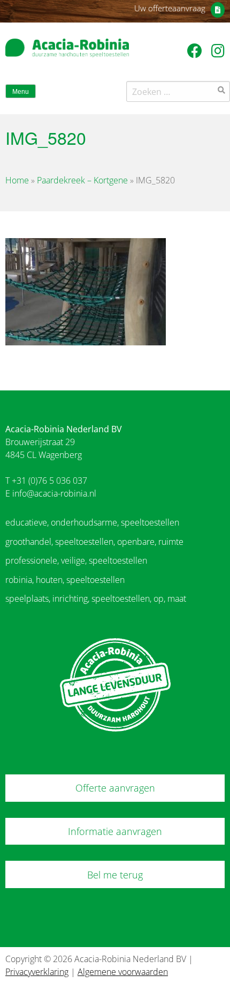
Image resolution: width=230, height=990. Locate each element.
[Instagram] (218, 50)
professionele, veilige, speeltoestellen (76, 560)
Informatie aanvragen (115, 831)
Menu (20, 91)
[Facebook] (196, 50)
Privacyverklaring (36, 972)
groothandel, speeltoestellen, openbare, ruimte (94, 542)
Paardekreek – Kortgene (82, 180)
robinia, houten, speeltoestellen (65, 580)
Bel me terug (115, 874)
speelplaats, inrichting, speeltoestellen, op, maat (95, 598)
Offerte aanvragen (115, 787)
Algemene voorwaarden (123, 972)
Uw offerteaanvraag (169, 8)
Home (17, 180)
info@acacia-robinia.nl (54, 493)
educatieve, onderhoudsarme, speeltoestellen (92, 522)
